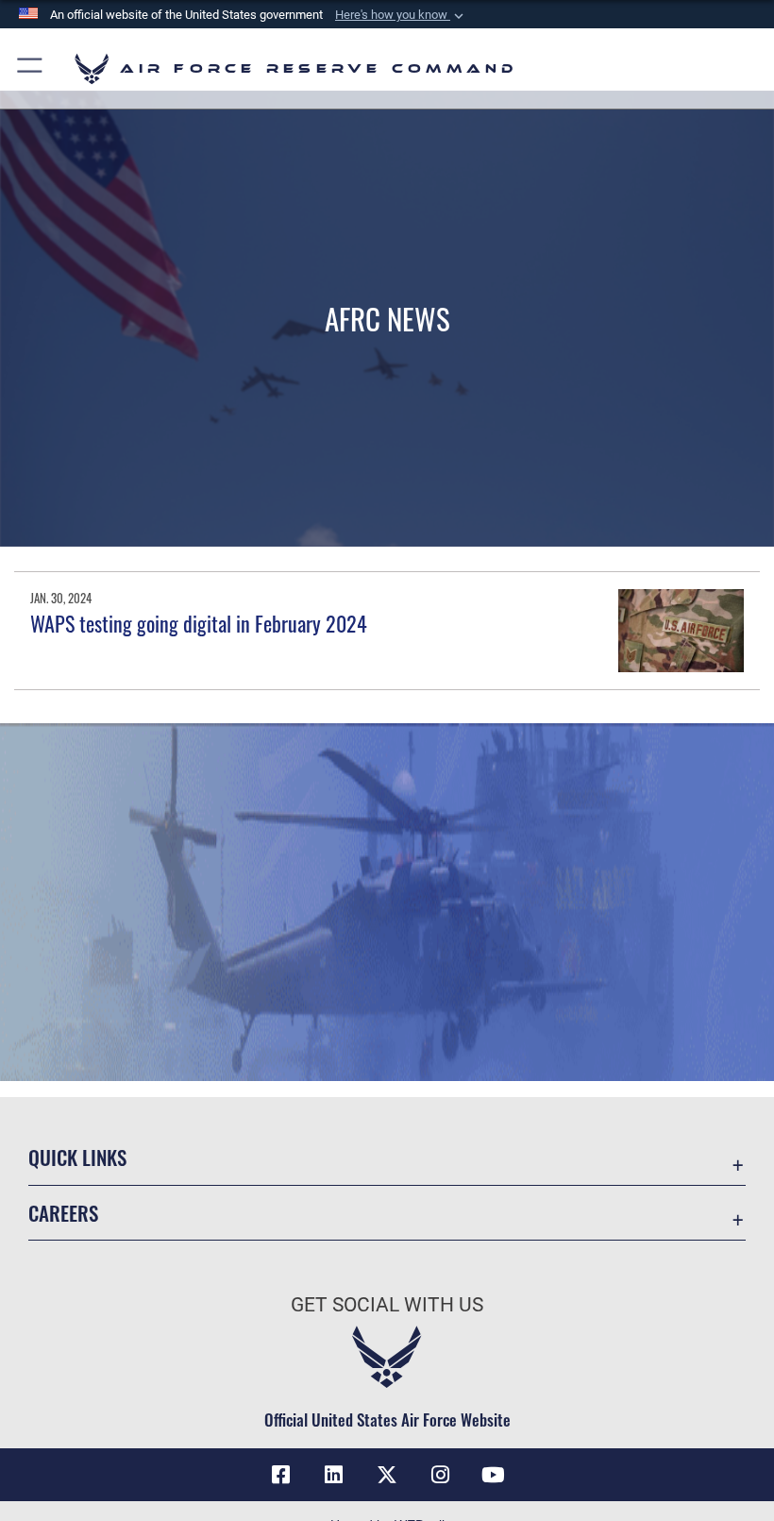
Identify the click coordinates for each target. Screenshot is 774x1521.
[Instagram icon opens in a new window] (440, 1475)
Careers (63, 1212)
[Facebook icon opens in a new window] (281, 1475)
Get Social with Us (387, 1304)
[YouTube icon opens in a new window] (493, 1475)
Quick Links (77, 1157)
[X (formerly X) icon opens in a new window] (387, 1475)
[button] (401, 15)
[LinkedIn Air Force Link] (334, 1475)
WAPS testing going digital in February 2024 (198, 623)
